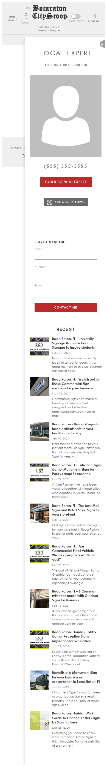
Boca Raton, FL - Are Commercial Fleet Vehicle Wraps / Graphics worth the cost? (74, 553)
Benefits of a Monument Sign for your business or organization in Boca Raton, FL (76, 677)
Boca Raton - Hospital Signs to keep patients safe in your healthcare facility (76, 428)
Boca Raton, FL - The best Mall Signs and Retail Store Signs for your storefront (76, 510)
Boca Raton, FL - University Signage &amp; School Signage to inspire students (73, 343)
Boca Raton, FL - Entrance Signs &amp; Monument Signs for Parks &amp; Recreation (77, 469)
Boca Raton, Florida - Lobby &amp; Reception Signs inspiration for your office (74, 636)
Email (39, 285)
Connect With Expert (66, 182)
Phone (40, 267)
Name (39, 248)
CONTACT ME (65, 307)
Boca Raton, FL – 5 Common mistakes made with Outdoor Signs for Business (75, 595)
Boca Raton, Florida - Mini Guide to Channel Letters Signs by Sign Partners (76, 717)
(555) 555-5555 (66, 166)
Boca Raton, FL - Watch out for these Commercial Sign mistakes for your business (76, 383)
